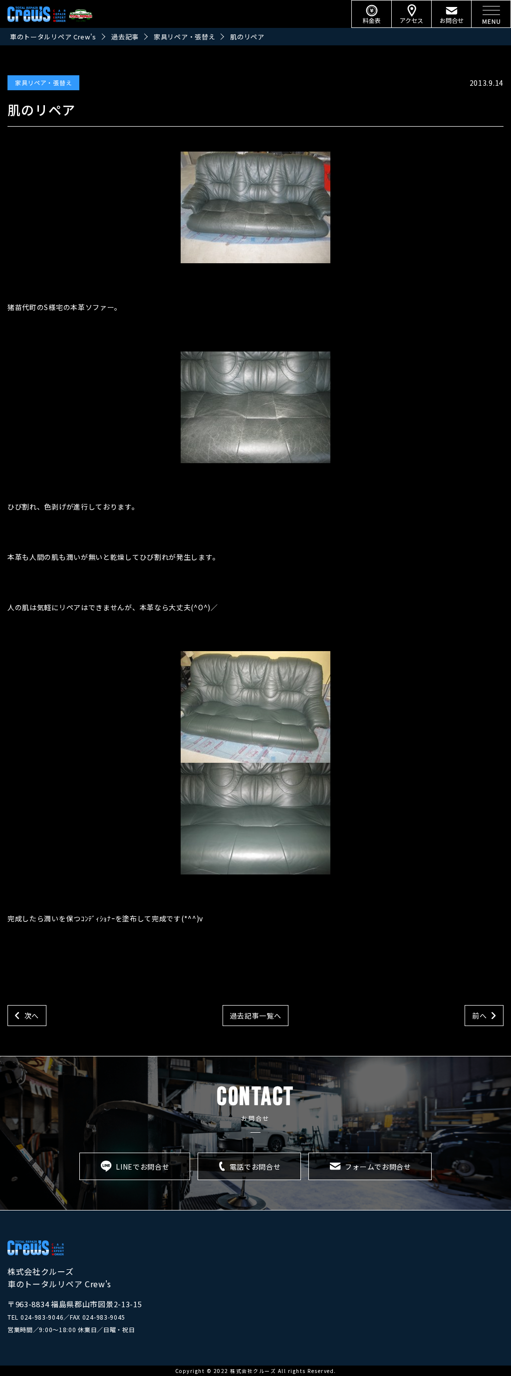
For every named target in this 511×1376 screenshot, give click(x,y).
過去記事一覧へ (255, 1016)
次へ (31, 1016)
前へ (479, 1016)
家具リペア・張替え (43, 82)
